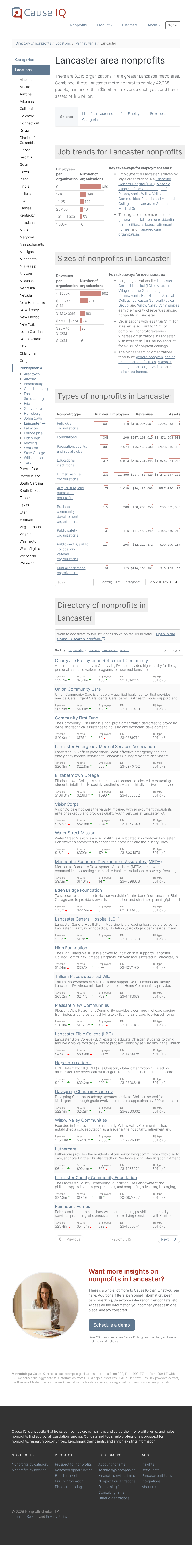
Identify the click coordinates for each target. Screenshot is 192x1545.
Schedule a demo (111, 1325)
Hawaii (25, 171)
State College (34, 453)
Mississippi (28, 266)
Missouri (26, 273)
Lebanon (31, 428)
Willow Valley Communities (158, 305)
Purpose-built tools (157, 1475)
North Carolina (31, 331)
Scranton (31, 448)
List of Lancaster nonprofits (104, 113)
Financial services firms (116, 1475)
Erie (27, 403)
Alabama (26, 79)
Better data (150, 1470)
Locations (63, 43)
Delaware (27, 130)
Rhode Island (30, 476)
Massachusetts (32, 244)
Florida (25, 150)
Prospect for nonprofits (73, 1464)
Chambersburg (36, 389)
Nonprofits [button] (79, 25)
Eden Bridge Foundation (78, 890)
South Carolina (31, 483)
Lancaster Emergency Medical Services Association (105, 746)
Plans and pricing (68, 1487)
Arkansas (27, 101)
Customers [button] (129, 25)
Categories (24, 59)
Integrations (151, 1481)
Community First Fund (76, 717)
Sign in (173, 25)
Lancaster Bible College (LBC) (84, 1033)
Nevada (26, 295)
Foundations (67, 437)
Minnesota (28, 259)
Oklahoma (28, 353)
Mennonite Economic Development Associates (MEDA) (108, 861)
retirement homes (132, 371)
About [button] (153, 25)
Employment (138, 113)
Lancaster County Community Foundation (96, 1177)
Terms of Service (25, 1516)
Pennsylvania (85, 43)
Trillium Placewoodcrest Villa (82, 976)
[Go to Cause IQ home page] (38, 13)
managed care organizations (140, 367)
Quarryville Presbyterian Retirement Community (101, 660)
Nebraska (27, 288)
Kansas (25, 208)
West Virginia (30, 548)
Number (101, 414)
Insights (148, 1464)
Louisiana (27, 222)
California (27, 108)
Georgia (26, 157)
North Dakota (30, 339)
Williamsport (33, 457)
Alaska (25, 87)
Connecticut (29, 123)
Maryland (27, 237)
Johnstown (33, 418)
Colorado (27, 116)
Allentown (32, 374)
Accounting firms (111, 1464)
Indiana (25, 193)
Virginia (25, 534)
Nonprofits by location (29, 1470)
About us (149, 1487)
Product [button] (104, 25)
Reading (30, 443)
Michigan (27, 251)
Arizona (26, 94)
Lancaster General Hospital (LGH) (87, 919)
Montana (27, 280)
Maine (24, 230)
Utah (23, 512)
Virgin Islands (30, 527)
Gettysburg (33, 408)
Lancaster (32, 423)
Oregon (26, 360)
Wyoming (27, 563)
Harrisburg (32, 413)
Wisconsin (28, 556)
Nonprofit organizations (117, 1481)
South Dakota (30, 490)
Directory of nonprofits (33, 43)
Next (165, 1239)
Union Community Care (78, 689)
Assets (174, 414)
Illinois (24, 186)
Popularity (76, 650)
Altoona (30, 379)
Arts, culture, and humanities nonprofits (70, 493)
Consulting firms (111, 1492)
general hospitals (131, 219)
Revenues (158, 113)
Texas (24, 505)
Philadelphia (33, 433)
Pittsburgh (32, 438)
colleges (147, 224)
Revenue (94, 650)
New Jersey (29, 310)
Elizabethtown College (77, 775)
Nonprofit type (69, 414)
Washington (29, 541)
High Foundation (71, 947)
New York (27, 324)
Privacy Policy (56, 1516)
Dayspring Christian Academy (84, 1091)
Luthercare (65, 1149)
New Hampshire (32, 302)
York (27, 462)
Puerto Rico (29, 468)
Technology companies (116, 1470)
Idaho (24, 179)
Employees (119, 414)
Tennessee (29, 498)
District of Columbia (27, 140)
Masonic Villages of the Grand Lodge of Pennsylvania (144, 189)
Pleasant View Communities (82, 1005)
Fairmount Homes (72, 1206)
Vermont (26, 519)
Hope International (73, 1062)
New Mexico (30, 317)
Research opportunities (73, 1470)
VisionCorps (66, 804)
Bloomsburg (33, 384)
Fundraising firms (111, 1487)
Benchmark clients (69, 1475)
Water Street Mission (75, 832)
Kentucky (27, 215)
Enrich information (69, 1481)
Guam (24, 164)
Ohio (23, 346)
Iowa (23, 201)
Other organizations (113, 1498)
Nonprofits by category (30, 1464)
